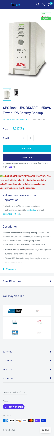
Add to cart (27, 148)
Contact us (31, 210)
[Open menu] (4, 5)
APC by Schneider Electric (16, 119)
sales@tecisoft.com (11, 213)
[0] (49, 4)
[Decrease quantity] (16, 138)
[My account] (43, 4)
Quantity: (7, 138)
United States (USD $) (12, 392)
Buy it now (27, 157)
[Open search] (37, 4)
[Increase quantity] (31, 138)
